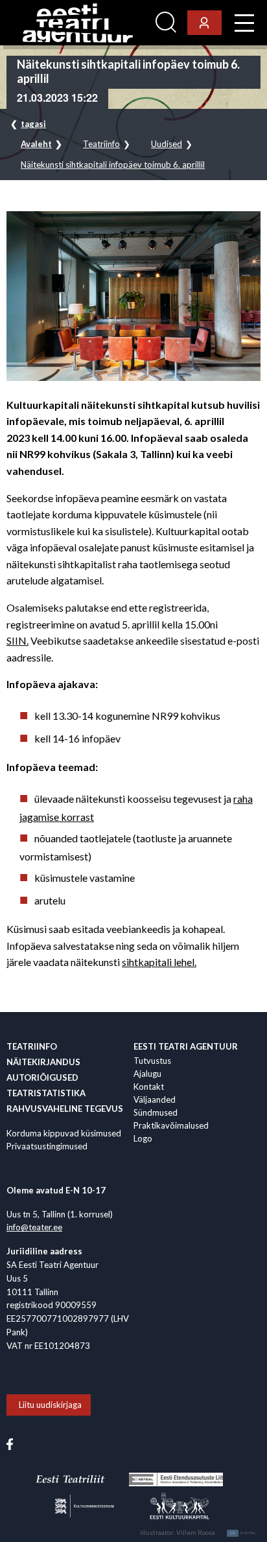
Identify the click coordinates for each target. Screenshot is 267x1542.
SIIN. (17, 640)
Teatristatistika (46, 1093)
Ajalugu (147, 1073)
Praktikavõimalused (171, 1125)
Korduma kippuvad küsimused (63, 1133)
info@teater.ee (34, 1227)
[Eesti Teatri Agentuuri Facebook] (9, 1443)
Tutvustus (152, 1060)
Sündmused (156, 1112)
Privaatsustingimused (46, 1146)
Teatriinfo (101, 144)
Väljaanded (155, 1099)
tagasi (33, 124)
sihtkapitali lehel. (159, 962)
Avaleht (36, 144)
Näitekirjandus (43, 1062)
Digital (243, 1533)
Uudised (166, 144)
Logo (143, 1138)
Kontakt (149, 1086)
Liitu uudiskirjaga (50, 1404)
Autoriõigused (42, 1077)
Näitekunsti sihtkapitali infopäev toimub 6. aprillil (113, 165)
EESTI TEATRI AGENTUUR (186, 1046)
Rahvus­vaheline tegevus (64, 1108)
